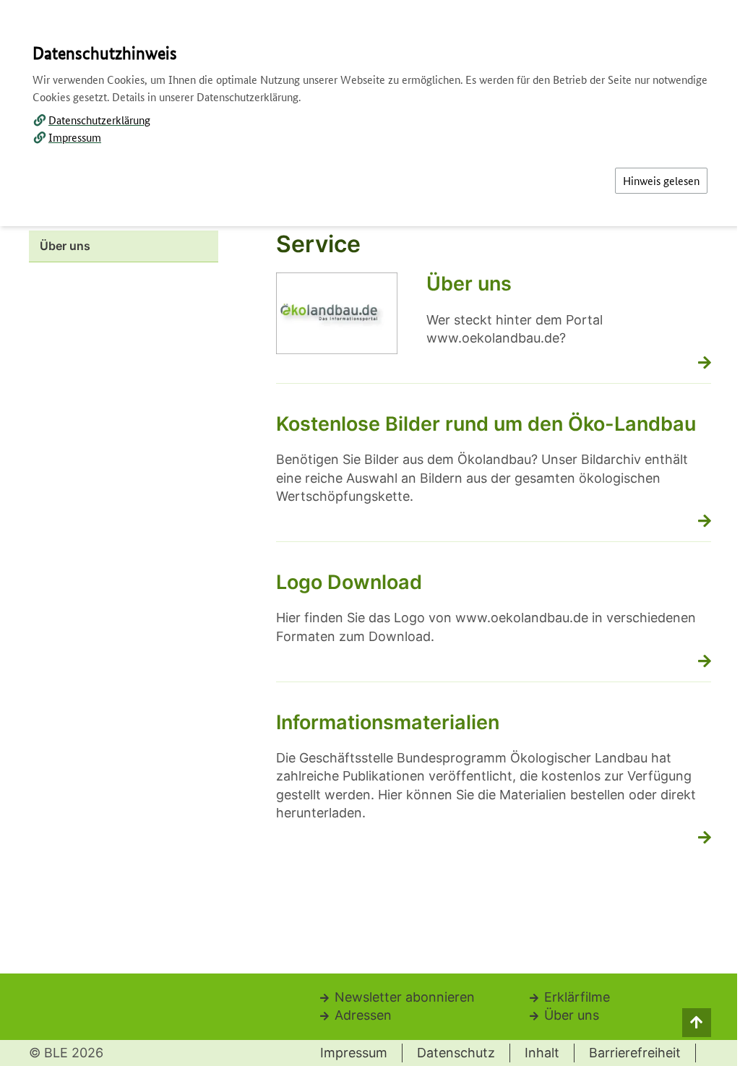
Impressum (74, 137)
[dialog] (370, 533)
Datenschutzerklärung (99, 119)
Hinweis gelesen (661, 180)
